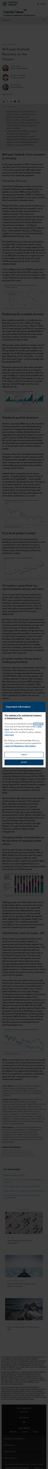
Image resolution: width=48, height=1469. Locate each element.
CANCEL (24, 755)
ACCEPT (24, 762)
